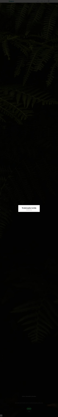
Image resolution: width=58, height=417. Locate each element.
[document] (29, 208)
